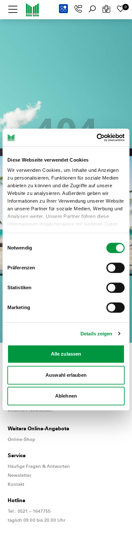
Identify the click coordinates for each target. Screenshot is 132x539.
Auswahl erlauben (66, 375)
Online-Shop (21, 439)
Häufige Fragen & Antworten (39, 466)
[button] (13, 9)
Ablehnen (66, 396)
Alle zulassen (66, 354)
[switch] (115, 268)
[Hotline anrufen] (78, 9)
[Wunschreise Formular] (106, 9)
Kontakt (16, 484)
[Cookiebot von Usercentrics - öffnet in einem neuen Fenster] (97, 137)
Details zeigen (96, 333)
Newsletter (19, 475)
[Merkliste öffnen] (120, 9)
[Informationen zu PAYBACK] (63, 8)
